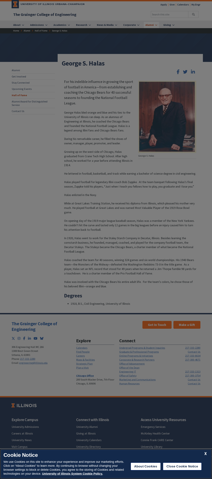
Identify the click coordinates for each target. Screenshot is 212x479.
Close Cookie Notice (182, 466)
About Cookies (145, 466)
